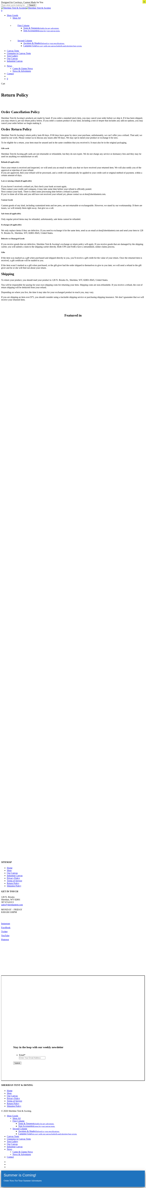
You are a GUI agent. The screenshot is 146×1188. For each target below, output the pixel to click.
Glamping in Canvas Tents (19, 1139)
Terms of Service (14, 881)
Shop (9, 870)
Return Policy (13, 883)
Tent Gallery (12, 1141)
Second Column (20, 1128)
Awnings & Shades (39, 1131)
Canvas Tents (13, 1136)
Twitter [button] (4, 931)
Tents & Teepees (36, 1123)
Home (9, 868)
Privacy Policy (13, 878)
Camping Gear (47, 1134)
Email (22, 1055)
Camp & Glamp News (23, 1152)
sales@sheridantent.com (12, 904)
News (9, 1149)
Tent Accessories (36, 1126)
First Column (18, 1121)
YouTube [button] (5, 935)
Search (32, 5)
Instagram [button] (5, 923)
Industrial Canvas (15, 875)
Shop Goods (12, 1116)
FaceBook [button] (5, 927)
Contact (10, 1157)
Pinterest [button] (5, 939)
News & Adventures (22, 1154)
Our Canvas (12, 873)
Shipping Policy (14, 886)
